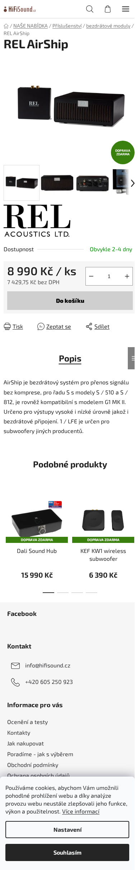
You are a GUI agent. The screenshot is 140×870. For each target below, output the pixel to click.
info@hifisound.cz (47, 665)
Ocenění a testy (27, 721)
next (132, 514)
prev (7, 514)
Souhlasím (67, 852)
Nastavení (67, 829)
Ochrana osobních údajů (38, 775)
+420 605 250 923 (49, 681)
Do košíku (70, 300)
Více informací (80, 811)
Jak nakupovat (25, 743)
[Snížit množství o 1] (91, 276)
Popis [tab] (70, 358)
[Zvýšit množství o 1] (127, 276)
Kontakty (18, 732)
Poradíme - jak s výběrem (40, 753)
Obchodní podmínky (32, 764)
